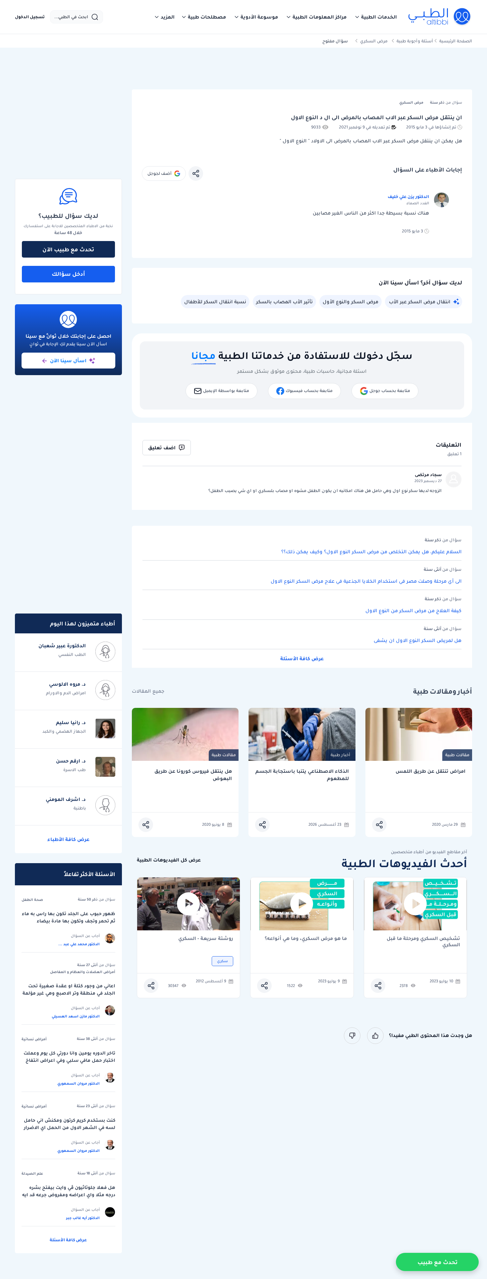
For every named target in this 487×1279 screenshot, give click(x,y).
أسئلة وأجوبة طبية (415, 41)
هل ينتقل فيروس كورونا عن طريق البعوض (193, 774)
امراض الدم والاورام (66, 693)
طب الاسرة (74, 769)
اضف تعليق (162, 448)
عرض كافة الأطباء (68, 839)
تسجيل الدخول (30, 17)
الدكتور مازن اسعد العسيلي (76, 1016)
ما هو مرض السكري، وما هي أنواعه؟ (306, 938)
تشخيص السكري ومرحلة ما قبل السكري (423, 941)
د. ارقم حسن (71, 761)
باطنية (80, 808)
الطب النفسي (72, 654)
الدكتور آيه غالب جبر (83, 1218)
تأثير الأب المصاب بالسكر (284, 301)
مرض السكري (374, 41)
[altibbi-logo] (439, 16)
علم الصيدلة (32, 1173)
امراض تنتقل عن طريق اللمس (430, 771)
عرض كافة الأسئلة (302, 659)
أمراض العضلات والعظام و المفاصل (82, 972)
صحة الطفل (32, 900)
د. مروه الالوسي (67, 684)
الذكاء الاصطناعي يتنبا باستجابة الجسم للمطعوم (302, 774)
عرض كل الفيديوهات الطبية (169, 860)
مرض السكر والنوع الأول (350, 301)
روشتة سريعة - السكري (205, 938)
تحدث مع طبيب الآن (68, 249)
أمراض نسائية (34, 1039)
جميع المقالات (148, 691)
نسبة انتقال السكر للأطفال (215, 301)
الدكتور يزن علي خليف (408, 196)
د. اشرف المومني (66, 799)
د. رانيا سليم (71, 722)
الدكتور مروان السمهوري (78, 1083)
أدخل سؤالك (68, 274)
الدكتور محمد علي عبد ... (79, 944)
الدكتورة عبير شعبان (62, 646)
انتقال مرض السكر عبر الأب (419, 301)
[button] (376, 17)
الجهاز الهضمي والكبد (64, 731)
